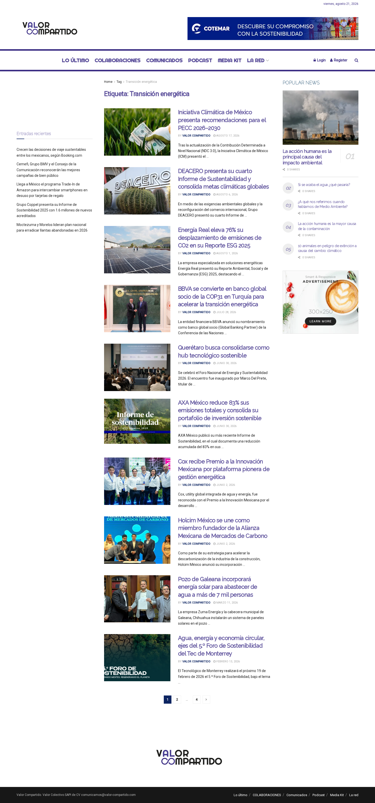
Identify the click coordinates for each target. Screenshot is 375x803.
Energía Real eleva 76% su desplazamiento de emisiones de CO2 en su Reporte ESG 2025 (219, 237)
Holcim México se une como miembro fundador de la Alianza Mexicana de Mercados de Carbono (222, 528)
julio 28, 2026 (226, 312)
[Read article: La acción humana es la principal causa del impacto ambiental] (321, 117)
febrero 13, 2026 (228, 661)
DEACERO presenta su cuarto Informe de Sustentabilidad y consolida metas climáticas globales (223, 179)
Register (340, 60)
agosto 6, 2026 (227, 194)
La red (256, 60)
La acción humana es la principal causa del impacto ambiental (307, 157)
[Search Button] (356, 60)
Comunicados (164, 60)
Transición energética (141, 82)
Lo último (75, 60)
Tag (119, 82)
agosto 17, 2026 (227, 135)
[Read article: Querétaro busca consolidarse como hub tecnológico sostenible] (137, 367)
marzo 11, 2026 (227, 602)
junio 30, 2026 (226, 363)
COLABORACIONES (118, 60)
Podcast (200, 60)
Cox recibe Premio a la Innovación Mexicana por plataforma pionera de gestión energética (224, 469)
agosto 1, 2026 (227, 253)
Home (108, 82)
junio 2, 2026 (225, 485)
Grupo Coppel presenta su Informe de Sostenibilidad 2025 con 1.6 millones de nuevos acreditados (54, 210)
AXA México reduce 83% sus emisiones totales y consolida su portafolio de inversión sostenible (219, 410)
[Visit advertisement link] (273, 28)
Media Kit (230, 60)
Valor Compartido (196, 135)
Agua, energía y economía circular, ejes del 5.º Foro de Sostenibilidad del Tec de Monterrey (221, 646)
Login (321, 60)
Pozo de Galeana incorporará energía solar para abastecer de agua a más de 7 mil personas (217, 587)
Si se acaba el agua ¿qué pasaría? (324, 185)
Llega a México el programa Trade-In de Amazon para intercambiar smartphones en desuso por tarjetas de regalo (52, 190)
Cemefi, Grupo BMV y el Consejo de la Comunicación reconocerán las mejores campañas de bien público (48, 170)
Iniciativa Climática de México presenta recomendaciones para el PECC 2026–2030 (222, 120)
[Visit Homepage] (48, 29)
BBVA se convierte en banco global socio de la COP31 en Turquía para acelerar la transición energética (222, 296)
